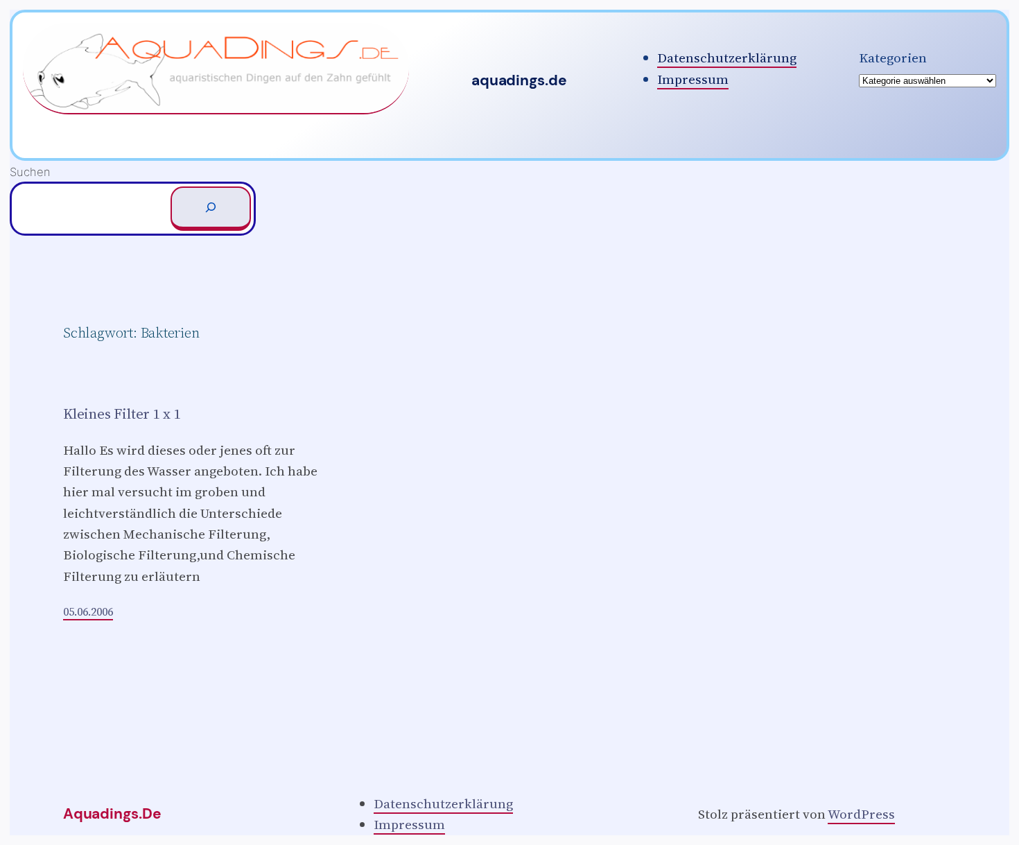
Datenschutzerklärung (726, 58)
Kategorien (893, 58)
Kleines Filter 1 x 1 (122, 414)
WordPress (861, 814)
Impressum (693, 79)
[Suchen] (211, 208)
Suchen (30, 172)
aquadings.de (518, 80)
